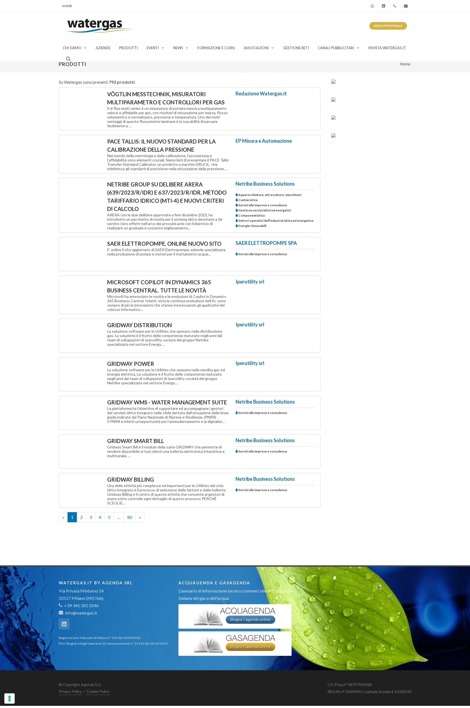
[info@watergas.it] (405, 6)
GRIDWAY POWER (130, 363)
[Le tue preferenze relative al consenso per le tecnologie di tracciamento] (9, 698)
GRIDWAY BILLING (130, 479)
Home (67, 6)
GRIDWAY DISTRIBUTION (139, 325)
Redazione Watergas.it (261, 93)
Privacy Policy (70, 691)
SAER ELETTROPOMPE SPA (266, 243)
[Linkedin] (383, 6)
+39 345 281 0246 (81, 605)
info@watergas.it (81, 612)
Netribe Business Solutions (265, 184)
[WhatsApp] (372, 6)
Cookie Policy (97, 691)
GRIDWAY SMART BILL (135, 441)
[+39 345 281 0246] (394, 6)
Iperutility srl (250, 282)
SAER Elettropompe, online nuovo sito (164, 243)
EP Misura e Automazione (264, 141)
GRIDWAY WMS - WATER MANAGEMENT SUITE (167, 402)
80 (129, 517)
